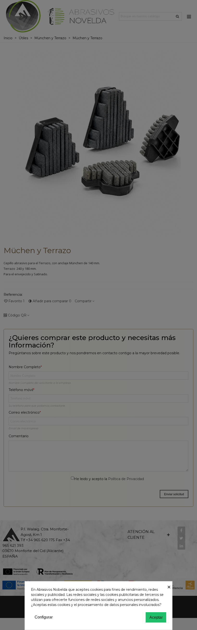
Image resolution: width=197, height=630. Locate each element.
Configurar (44, 617)
